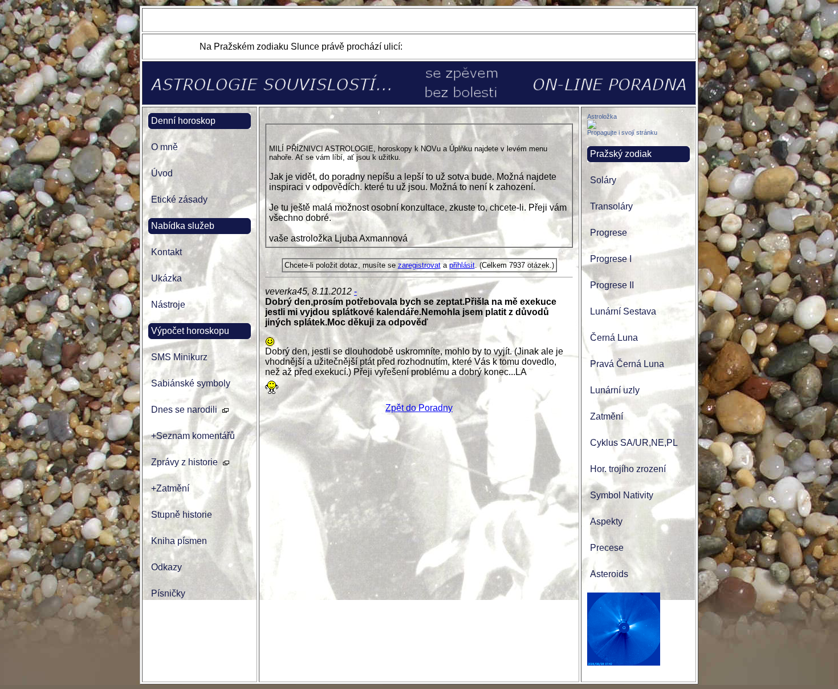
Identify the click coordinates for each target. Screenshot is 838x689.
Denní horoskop (183, 121)
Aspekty (606, 521)
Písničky (168, 593)
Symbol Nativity (621, 495)
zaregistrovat (419, 265)
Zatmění (606, 416)
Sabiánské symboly (190, 383)
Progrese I (611, 259)
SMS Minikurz (179, 357)
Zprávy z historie (184, 462)
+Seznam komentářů (193, 436)
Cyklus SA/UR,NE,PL (634, 443)
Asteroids (609, 574)
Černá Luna (614, 338)
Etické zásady (179, 199)
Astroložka (602, 116)
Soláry (603, 180)
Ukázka (166, 278)
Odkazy (166, 567)
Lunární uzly (615, 390)
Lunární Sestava (623, 311)
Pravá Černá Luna (627, 364)
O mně (164, 147)
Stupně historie (181, 514)
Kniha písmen (179, 541)
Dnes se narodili (184, 409)
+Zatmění (170, 488)
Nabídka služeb (182, 226)
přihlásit (462, 265)
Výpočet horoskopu (190, 331)
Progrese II (612, 285)
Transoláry (611, 206)
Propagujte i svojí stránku (622, 132)
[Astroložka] (591, 126)
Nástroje (168, 304)
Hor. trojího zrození (628, 469)
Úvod (162, 173)
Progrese (608, 232)
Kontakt (166, 252)
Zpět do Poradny (419, 408)
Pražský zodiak (621, 154)
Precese (607, 548)
